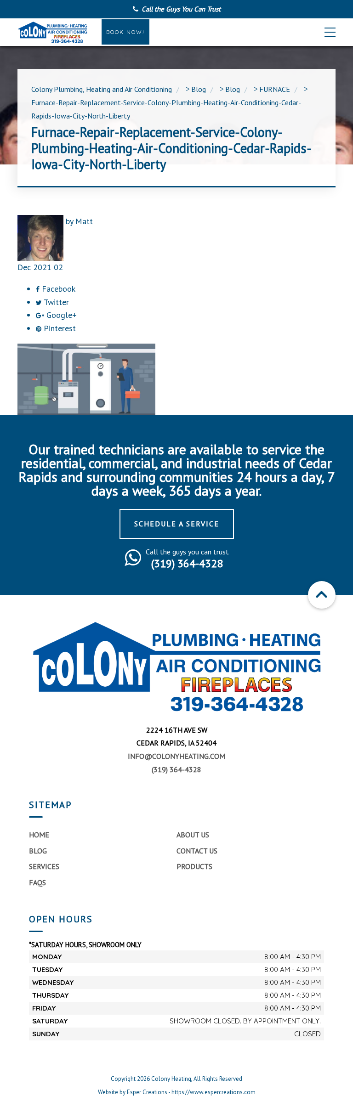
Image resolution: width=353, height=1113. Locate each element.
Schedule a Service (176, 523)
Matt (84, 221)
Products (194, 866)
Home (39, 834)
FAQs (37, 882)
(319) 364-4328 (176, 769)
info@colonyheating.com (176, 756)
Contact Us (196, 850)
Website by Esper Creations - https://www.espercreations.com (177, 1092)
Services (44, 866)
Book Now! (125, 31)
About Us (192, 834)
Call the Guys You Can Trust (181, 9)
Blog (38, 850)
